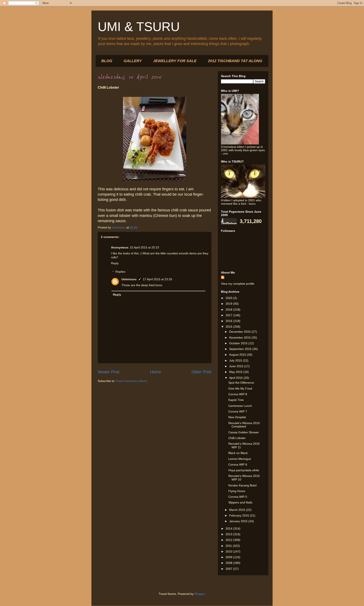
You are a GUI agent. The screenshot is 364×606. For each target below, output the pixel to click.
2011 (229, 545)
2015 (229, 326)
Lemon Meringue (239, 459)
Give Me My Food (240, 388)
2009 (229, 557)
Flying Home (236, 491)
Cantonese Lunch (240, 405)
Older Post (201, 372)
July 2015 (236, 360)
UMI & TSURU (139, 27)
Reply (115, 263)
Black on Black (238, 453)
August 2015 (238, 354)
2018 (229, 309)
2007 (229, 568)
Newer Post (108, 372)
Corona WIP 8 (237, 394)
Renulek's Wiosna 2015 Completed (244, 424)
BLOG (106, 61)
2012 (229, 540)
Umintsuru (129, 279)
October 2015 (238, 343)
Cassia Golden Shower (243, 432)
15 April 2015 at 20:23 (144, 247)
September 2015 (240, 349)
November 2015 (240, 337)
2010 (229, 551)
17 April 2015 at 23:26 (157, 279)
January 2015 (238, 521)
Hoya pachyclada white (243, 470)
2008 (229, 563)
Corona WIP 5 (237, 496)
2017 (229, 315)
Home (155, 372)
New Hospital (237, 417)
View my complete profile (237, 283)
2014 (229, 528)
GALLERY (133, 61)
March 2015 (237, 509)
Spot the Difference (241, 382)
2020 (229, 298)
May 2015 (236, 372)
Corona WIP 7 (237, 411)
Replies (120, 272)
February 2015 (239, 515)
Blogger (199, 593)
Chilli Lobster (237, 438)
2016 (229, 321)
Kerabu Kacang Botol (242, 485)
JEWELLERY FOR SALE (175, 61)
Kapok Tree (236, 400)
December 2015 (240, 331)
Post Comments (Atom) (131, 381)
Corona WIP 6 (237, 464)
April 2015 (236, 377)
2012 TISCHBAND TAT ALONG (235, 61)
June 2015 (236, 366)
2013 (229, 534)
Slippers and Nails (240, 502)
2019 (229, 303)
